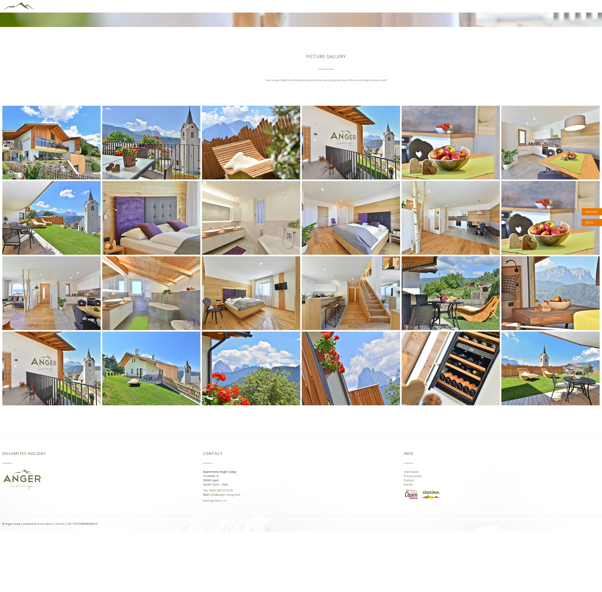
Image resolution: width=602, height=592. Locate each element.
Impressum (411, 468)
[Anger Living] (50, 5)
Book (590, 222)
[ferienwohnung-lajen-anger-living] (51, 139)
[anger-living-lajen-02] (51, 365)
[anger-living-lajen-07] (351, 365)
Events (408, 481)
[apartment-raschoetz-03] (151, 215)
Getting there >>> (215, 497)
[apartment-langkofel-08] (451, 290)
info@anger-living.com (225, 491)
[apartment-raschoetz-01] (550, 139)
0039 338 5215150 (221, 487)
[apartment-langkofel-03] (151, 290)
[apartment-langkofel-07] (351, 290)
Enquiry (592, 211)
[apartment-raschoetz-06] (451, 215)
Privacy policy (413, 473)
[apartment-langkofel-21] (451, 365)
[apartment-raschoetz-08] (550, 215)
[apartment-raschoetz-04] (251, 215)
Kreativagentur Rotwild (50, 520)
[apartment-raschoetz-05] (351, 215)
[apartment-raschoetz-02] (51, 215)
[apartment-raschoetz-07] (51, 290)
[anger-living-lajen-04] (151, 365)
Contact (409, 477)
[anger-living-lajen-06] (251, 365)
